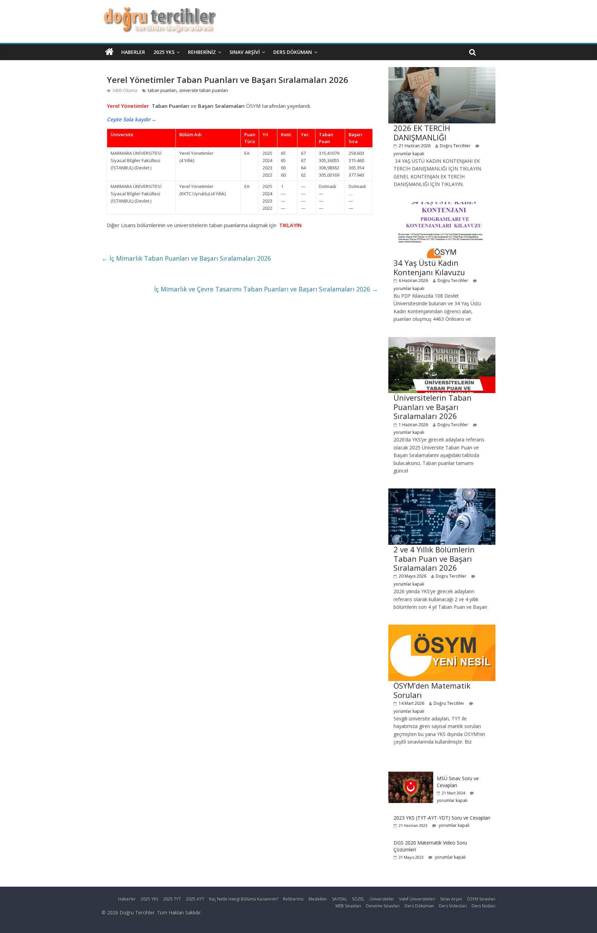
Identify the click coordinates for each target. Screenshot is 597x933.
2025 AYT (195, 899)
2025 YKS (163, 52)
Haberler (133, 52)
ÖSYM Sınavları (481, 899)
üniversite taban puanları (203, 90)
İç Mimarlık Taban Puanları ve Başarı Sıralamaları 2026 (186, 258)
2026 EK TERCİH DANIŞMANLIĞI (422, 132)
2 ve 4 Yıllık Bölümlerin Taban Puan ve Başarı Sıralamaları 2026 (434, 558)
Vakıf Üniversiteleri (417, 899)
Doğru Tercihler (455, 146)
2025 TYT (172, 899)
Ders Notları (483, 906)
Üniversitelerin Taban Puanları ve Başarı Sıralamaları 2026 (433, 406)
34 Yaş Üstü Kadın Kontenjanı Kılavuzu (429, 267)
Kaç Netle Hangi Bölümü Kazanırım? (243, 899)
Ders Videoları (453, 906)
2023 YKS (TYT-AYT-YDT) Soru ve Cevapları (442, 817)
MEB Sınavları (348, 906)
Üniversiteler (381, 899)
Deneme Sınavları (383, 906)
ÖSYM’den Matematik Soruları (432, 690)
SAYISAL (339, 899)
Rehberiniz (202, 52)
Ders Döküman (292, 52)
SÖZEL (358, 899)
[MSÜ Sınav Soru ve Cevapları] (410, 775)
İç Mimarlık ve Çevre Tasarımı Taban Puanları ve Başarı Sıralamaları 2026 (266, 289)
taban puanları (162, 90)
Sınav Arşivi (244, 52)
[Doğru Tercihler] (159, 11)
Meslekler (318, 899)
